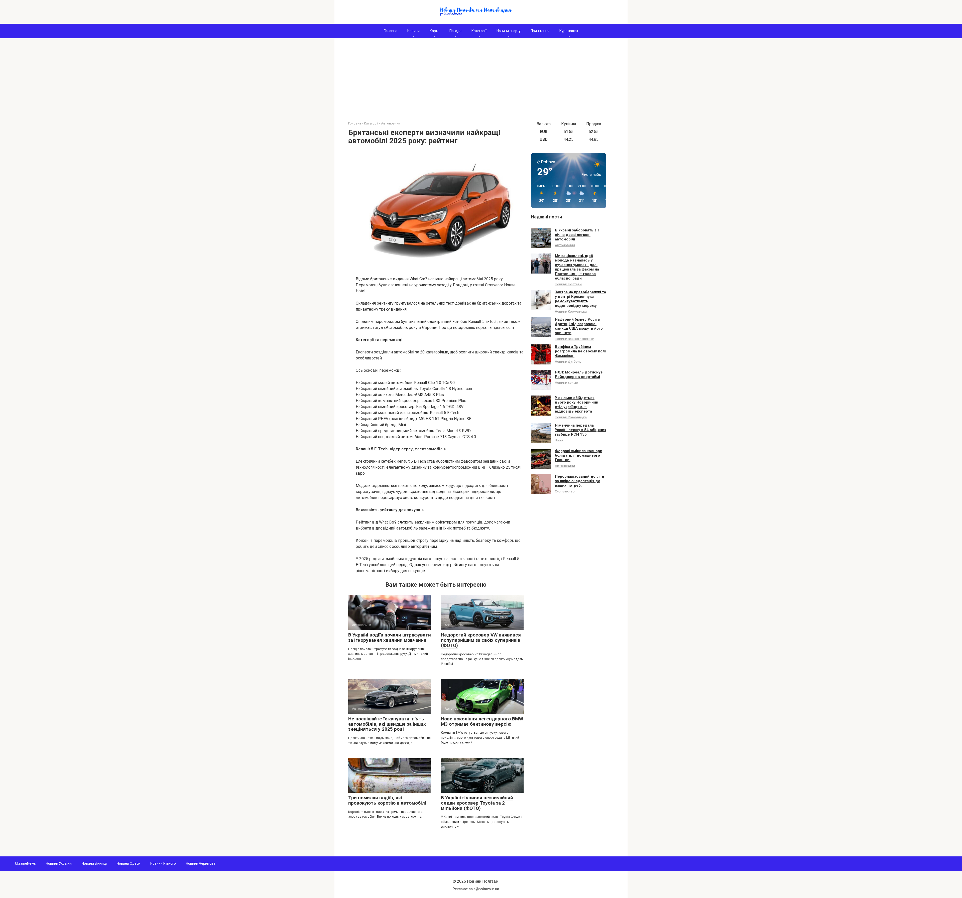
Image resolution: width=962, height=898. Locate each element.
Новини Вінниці (94, 863)
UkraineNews (25, 863)
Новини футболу (568, 361)
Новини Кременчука (571, 311)
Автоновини (565, 245)
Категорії (479, 31)
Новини (413, 31)
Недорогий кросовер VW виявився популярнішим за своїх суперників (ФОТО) (481, 640)
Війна (559, 440)
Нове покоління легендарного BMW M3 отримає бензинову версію (482, 721)
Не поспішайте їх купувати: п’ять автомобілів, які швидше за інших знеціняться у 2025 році (387, 724)
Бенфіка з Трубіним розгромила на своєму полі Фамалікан (580, 351)
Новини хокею (566, 382)
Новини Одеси (128, 863)
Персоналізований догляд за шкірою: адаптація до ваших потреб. (579, 481)
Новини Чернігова (200, 863)
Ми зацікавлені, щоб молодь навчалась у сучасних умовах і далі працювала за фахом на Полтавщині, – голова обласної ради (577, 267)
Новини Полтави (568, 284)
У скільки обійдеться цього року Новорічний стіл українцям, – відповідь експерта (576, 405)
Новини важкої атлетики (574, 339)
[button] (540, 193)
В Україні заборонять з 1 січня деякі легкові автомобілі (577, 234)
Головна (390, 31)
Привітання (540, 31)
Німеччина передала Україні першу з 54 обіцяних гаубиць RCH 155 (580, 430)
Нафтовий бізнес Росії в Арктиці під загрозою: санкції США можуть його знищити (579, 326)
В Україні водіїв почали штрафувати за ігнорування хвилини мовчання (389, 637)
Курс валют (568, 31)
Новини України (59, 863)
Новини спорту (509, 31)
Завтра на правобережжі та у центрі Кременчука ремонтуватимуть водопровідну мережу (580, 299)
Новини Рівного (163, 863)
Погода (455, 31)
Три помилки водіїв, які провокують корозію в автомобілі (387, 800)
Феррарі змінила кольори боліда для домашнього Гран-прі (578, 455)
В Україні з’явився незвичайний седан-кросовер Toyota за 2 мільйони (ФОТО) (477, 803)
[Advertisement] (481, 83)
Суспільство (565, 491)
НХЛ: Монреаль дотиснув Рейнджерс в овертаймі (579, 374)
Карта (434, 31)
